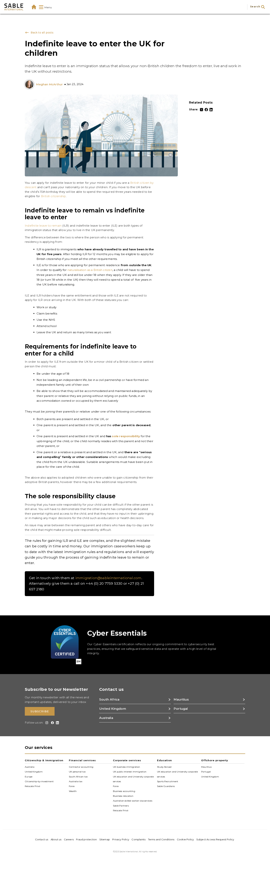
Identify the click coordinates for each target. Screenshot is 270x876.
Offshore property (214, 760)
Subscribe (39, 711)
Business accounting (124, 791)
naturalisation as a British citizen (89, 270)
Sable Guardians (166, 786)
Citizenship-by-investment (39, 781)
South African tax (78, 776)
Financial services (82, 760)
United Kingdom (34, 771)
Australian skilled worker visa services (132, 800)
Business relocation (123, 796)
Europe (28, 776)
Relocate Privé (32, 786)
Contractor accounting (81, 767)
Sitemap (104, 839)
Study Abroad (164, 767)
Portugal (206, 771)
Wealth (73, 791)
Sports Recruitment (167, 781)
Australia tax (75, 781)
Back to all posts (41, 32)
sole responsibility (126, 436)
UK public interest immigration (129, 771)
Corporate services (127, 760)
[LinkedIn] (211, 109)
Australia (29, 767)
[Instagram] (46, 723)
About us (56, 839)
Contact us (41, 839)
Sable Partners (121, 805)
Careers (69, 839)
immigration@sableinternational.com (108, 578)
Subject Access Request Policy (215, 839)
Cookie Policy (185, 839)
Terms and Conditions (161, 839)
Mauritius (206, 767)
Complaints (138, 839)
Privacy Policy (120, 839)
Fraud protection (86, 839)
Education (164, 760)
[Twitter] (201, 109)
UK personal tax (77, 771)
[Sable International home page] (13, 6)
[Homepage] (34, 7)
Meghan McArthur (49, 84)
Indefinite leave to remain (43, 225)
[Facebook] (206, 109)
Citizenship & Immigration (44, 760)
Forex (72, 786)
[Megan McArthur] (30, 84)
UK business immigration (126, 767)
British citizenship (53, 196)
